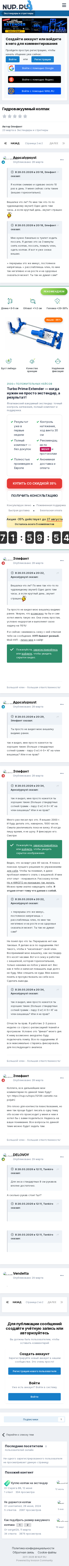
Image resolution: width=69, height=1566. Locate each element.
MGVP (45, 449)
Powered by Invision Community (34, 1560)
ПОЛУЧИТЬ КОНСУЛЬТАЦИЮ (34, 496)
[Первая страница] (5, 143)
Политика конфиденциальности (33, 1548)
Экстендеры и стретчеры (32, 130)
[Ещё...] (62, 160)
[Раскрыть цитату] (13, 172)
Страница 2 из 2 (34, 143)
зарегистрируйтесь (45, 649)
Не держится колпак (17, 1502)
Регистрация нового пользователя (34, 1371)
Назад (15, 143)
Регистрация (42, 59)
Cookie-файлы (47, 1552)
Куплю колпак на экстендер (29, 1483)
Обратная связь (23, 1552)
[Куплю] (7, 1483)
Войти (12, 59)
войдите (27, 653)
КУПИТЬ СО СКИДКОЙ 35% (34, 483)
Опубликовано (28, 161)
